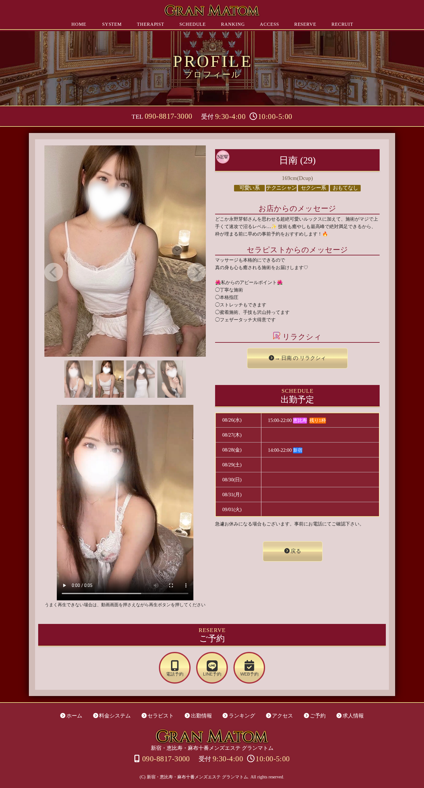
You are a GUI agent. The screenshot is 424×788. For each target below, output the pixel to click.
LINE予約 (212, 674)
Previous (53, 272)
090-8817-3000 (168, 116)
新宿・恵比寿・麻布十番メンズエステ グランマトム (212, 748)
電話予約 (174, 674)
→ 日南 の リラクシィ (300, 358)
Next (196, 272)
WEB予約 (249, 674)
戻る (296, 551)
